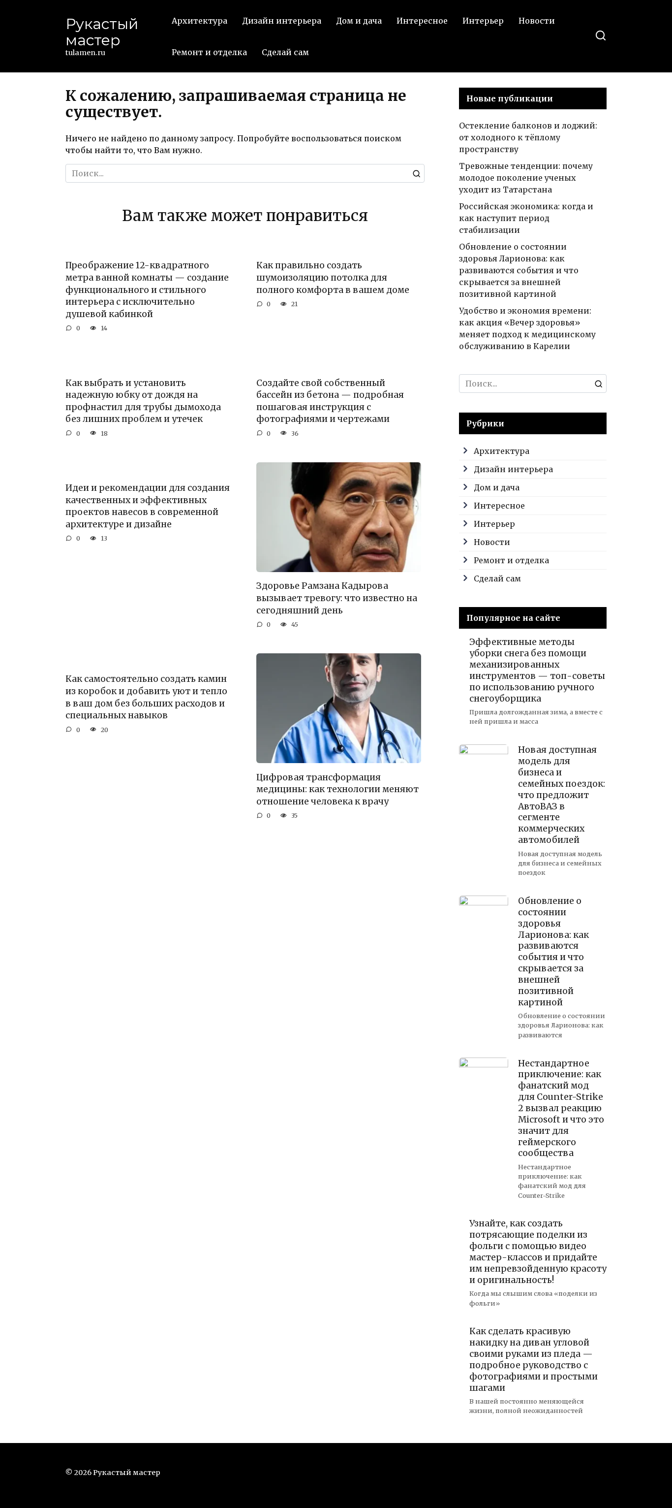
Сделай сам (285, 52)
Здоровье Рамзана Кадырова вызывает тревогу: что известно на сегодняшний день (336, 597)
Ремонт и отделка (209, 52)
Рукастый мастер (101, 32)
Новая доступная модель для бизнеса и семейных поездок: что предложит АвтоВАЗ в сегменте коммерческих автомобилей (561, 794)
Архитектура (199, 21)
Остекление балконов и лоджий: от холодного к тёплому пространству (528, 137)
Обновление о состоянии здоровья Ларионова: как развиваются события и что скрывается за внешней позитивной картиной (519, 270)
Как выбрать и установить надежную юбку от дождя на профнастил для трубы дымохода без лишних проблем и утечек (143, 400)
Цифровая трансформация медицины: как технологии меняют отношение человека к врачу (337, 788)
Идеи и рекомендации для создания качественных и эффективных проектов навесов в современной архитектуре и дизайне (147, 506)
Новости (537, 21)
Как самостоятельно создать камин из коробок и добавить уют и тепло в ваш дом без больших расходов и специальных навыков (146, 697)
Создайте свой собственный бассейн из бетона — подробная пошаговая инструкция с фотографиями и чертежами (330, 400)
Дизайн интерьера (281, 21)
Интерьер (483, 21)
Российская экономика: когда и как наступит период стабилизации (526, 218)
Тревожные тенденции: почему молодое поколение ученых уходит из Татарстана (526, 177)
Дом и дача (359, 21)
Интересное (422, 21)
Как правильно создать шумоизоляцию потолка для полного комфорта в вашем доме (332, 277)
